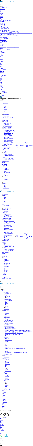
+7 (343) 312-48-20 (2, 87)
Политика (1, 427)
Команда (1, 421)
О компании (1, 420)
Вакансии (1, 422)
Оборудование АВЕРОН (7, 316)
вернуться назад (2, 417)
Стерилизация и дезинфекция (7, 311)
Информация (1, 424)
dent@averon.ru (2, 93)
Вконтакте (3, 95)
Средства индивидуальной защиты (8, 354)
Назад (6, 295)
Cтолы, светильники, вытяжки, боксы (9, 327)
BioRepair (6, 378)
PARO (6, 373)
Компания (4, 391)
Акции (1, 418)
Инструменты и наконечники (7, 293)
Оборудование (5, 356)
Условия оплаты (2, 425)
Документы (1, 423)
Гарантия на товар (2, 426)
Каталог (4, 291)
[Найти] (0, 4)
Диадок (1, 428)
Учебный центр (4, 399)
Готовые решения (7, 338)
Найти (1, 438)
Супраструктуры (7, 347)
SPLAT (6, 361)
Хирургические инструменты (8, 300)
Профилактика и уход (6, 359)
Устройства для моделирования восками (9, 322)
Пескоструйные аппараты (8, 319)
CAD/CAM (6, 351)
